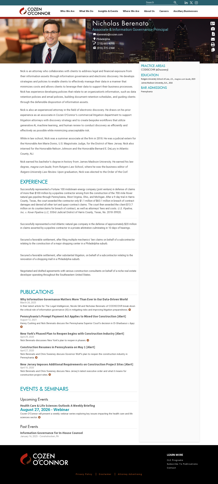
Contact (171, 468)
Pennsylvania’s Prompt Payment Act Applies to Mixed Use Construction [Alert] (73, 316)
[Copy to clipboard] (209, 50)
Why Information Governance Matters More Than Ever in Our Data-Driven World (74, 299)
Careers (164, 11)
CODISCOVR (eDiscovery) (154, 70)
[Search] (175, 2)
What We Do (86, 11)
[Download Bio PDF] (209, 34)
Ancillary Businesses (185, 11)
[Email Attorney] (209, 39)
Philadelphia (103, 39)
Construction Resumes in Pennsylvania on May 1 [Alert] (57, 347)
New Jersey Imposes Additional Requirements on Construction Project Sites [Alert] (76, 364)
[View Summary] (129, 309)
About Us (149, 11)
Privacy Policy (84, 474)
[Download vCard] (209, 24)
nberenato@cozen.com (109, 34)
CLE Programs (175, 460)
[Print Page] (209, 45)
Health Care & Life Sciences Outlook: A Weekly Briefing (57, 405)
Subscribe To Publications (182, 464)
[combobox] (108, 11)
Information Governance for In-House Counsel (51, 433)
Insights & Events (108, 11)
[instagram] (196, 2)
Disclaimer (105, 474)
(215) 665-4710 (106, 43)
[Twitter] (191, 2)
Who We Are (67, 11)
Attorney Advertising (130, 474)
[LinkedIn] (186, 2)
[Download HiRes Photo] (209, 29)
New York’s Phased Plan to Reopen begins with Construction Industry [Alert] (72, 333)
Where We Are (131, 11)
